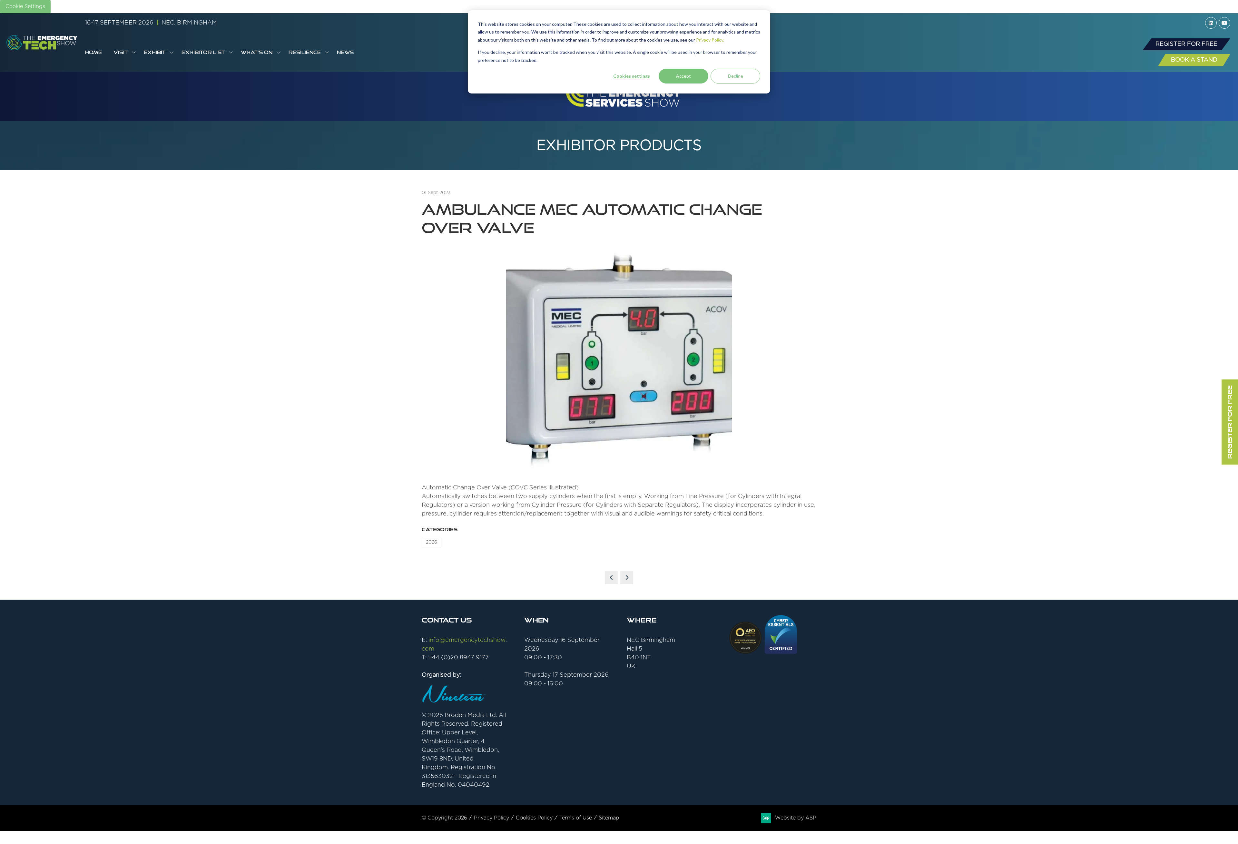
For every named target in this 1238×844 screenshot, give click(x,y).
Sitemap (609, 817)
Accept (683, 76)
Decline (735, 76)
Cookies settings (631, 76)
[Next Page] (626, 577)
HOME (93, 52)
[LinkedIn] (1211, 23)
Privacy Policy (491, 817)
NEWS (345, 52)
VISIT (120, 52)
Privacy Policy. (710, 40)
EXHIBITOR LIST (203, 52)
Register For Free (1229, 422)
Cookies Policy (534, 817)
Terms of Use (575, 817)
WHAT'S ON (256, 52)
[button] (1186, 44)
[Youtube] (1224, 23)
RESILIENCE (305, 52)
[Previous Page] (611, 577)
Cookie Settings (25, 6)
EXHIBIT (154, 52)
